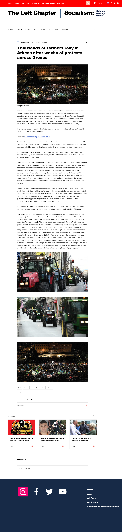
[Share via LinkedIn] (27, 399)
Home (90, 490)
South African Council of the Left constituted (21, 439)
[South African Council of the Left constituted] (21, 427)
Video (43, 29)
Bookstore (92, 502)
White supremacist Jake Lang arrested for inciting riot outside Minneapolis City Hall (52, 439)
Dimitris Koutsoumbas (38, 388)
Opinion (19, 29)
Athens (50, 388)
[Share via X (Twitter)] (23, 399)
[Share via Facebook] (18, 399)
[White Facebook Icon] (36, 491)
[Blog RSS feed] (88, 3)
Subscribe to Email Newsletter (103, 506)
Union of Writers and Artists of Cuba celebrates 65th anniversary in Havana (82, 439)
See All (95, 416)
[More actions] (86, 42)
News (35, 29)
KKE (19, 388)
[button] (95, 29)
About (90, 494)
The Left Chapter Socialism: (51, 13)
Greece (26, 388)
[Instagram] (108, 3)
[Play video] (52, 317)
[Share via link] (32, 399)
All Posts (10, 29)
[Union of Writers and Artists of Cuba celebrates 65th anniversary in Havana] (83, 427)
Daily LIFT (65, 29)
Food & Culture (53, 29)
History (27, 29)
